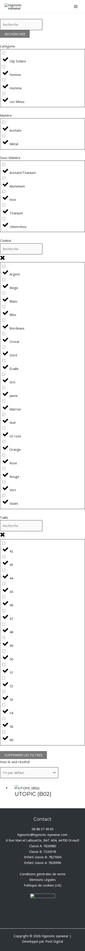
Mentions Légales (42, 879)
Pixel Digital (54, 941)
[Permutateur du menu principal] (75, 6)
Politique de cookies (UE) (42, 885)
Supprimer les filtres (23, 755)
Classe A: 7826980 (42, 846)
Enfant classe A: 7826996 (42, 862)
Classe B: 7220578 (42, 851)
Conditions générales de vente (43, 874)
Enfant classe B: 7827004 (42, 857)
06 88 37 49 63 (42, 829)
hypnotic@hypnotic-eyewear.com (42, 834)
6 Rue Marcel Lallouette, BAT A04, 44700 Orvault (42, 840)
